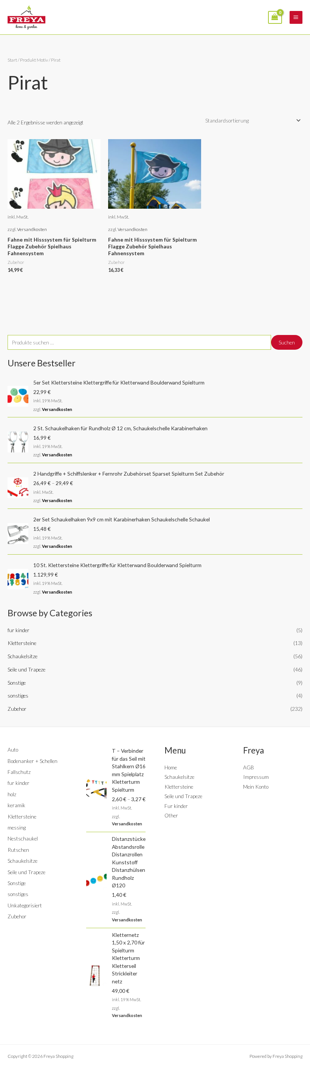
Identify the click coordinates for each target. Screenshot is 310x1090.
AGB (248, 767)
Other (171, 815)
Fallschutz (19, 772)
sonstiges (18, 695)
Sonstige (17, 682)
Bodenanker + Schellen (32, 761)
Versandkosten (57, 409)
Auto (13, 749)
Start (12, 60)
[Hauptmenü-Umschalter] (296, 17)
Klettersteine (22, 643)
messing (17, 827)
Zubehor (17, 708)
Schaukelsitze (22, 656)
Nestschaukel (23, 838)
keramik (16, 805)
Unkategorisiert (25, 905)
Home (170, 767)
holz (12, 794)
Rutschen (18, 850)
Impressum (256, 777)
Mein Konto (255, 786)
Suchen (287, 342)
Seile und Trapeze (26, 669)
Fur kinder (176, 806)
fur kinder (18, 630)
